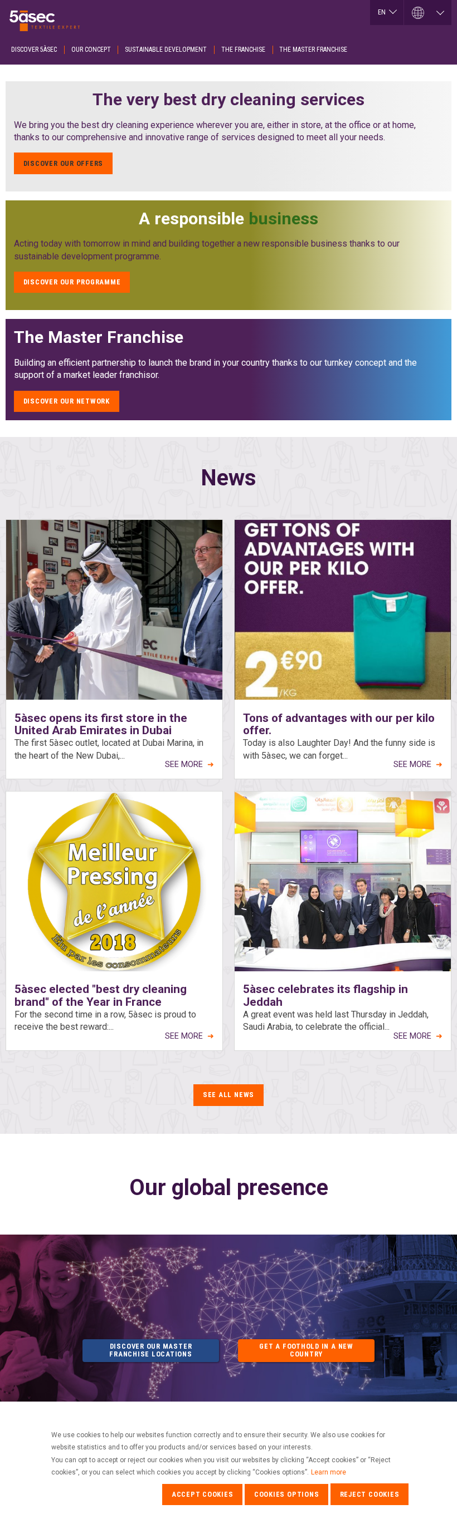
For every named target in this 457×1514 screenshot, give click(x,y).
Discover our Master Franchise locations (150, 1350)
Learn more (328, 1472)
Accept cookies (203, 1494)
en (382, 12)
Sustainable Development (166, 49)
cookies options (286, 1494)
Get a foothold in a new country (306, 1350)
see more (184, 764)
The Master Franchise (313, 49)
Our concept (91, 49)
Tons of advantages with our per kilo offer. (339, 724)
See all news (228, 1094)
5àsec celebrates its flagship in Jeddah (325, 995)
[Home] (47, 17)
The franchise (243, 49)
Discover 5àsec (34, 49)
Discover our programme (72, 282)
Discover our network (66, 401)
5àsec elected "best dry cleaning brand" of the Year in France (100, 995)
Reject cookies (370, 1494)
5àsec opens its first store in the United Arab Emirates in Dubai (100, 724)
